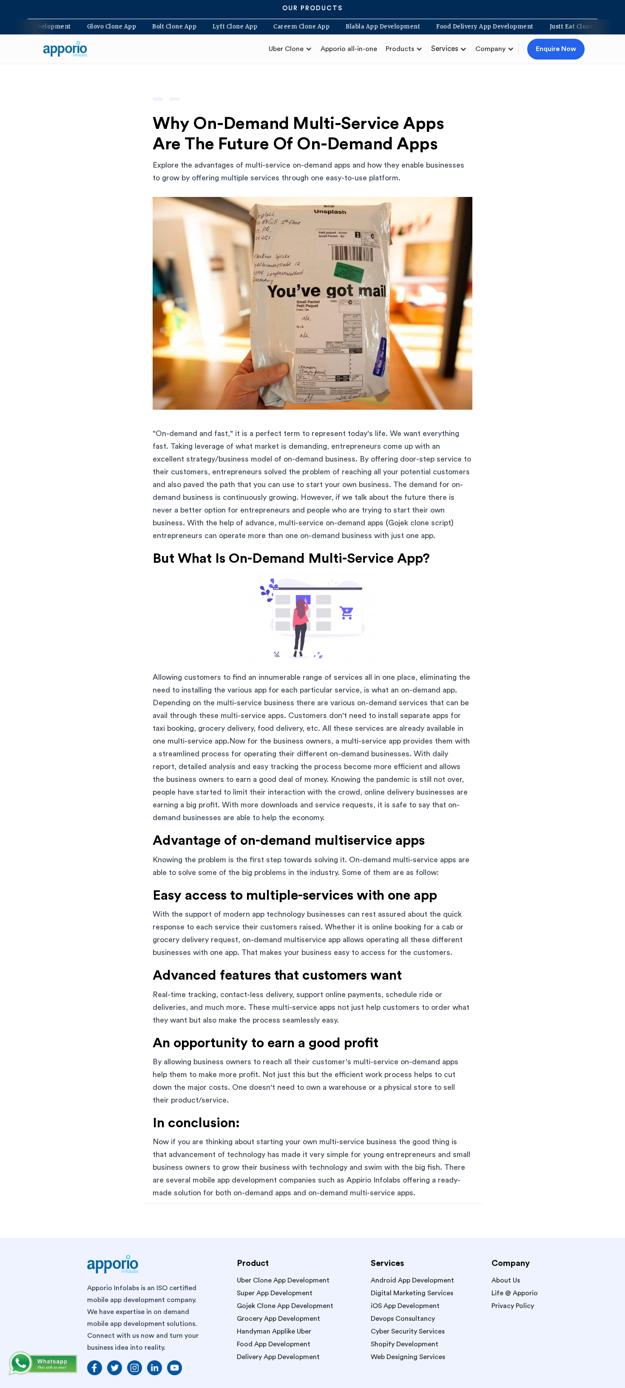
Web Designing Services (408, 1357)
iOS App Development (405, 1305)
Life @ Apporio (514, 1293)
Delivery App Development (278, 1357)
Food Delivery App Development (513, 27)
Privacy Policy (512, 1305)
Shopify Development (404, 1344)
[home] (68, 49)
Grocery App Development (278, 1318)
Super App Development (274, 1293)
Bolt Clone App (203, 27)
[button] (290, 49)
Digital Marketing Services (412, 1293)
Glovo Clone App (140, 27)
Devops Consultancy (403, 1318)
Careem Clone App (330, 27)
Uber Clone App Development (283, 1280)
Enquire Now (556, 49)
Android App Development (412, 1280)
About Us (505, 1280)
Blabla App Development (411, 27)
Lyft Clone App (263, 27)
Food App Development (273, 1344)
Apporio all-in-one (349, 49)
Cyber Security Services (408, 1331)
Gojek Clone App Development (285, 1305)
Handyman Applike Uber (274, 1331)
